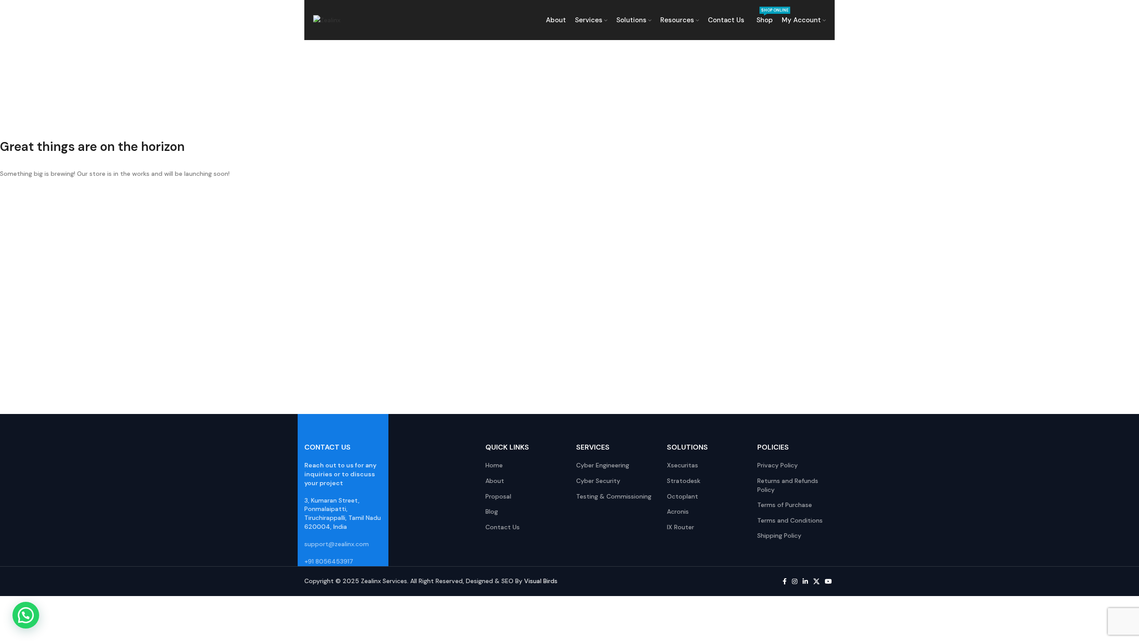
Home (494, 465)
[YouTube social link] (828, 581)
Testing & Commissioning (613, 496)
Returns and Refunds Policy (787, 485)
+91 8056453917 (328, 561)
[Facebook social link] (784, 581)
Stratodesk (683, 481)
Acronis (678, 511)
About (494, 481)
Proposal (498, 496)
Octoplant (682, 496)
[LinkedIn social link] (805, 581)
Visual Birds (540, 581)
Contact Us (502, 527)
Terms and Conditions (790, 520)
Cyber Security (598, 481)
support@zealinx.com (336, 544)
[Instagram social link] (794, 581)
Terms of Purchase (784, 505)
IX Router (680, 527)
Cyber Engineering (602, 465)
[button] (25, 615)
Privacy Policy (777, 465)
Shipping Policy (779, 535)
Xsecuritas (682, 465)
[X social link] (816, 581)
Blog (491, 511)
